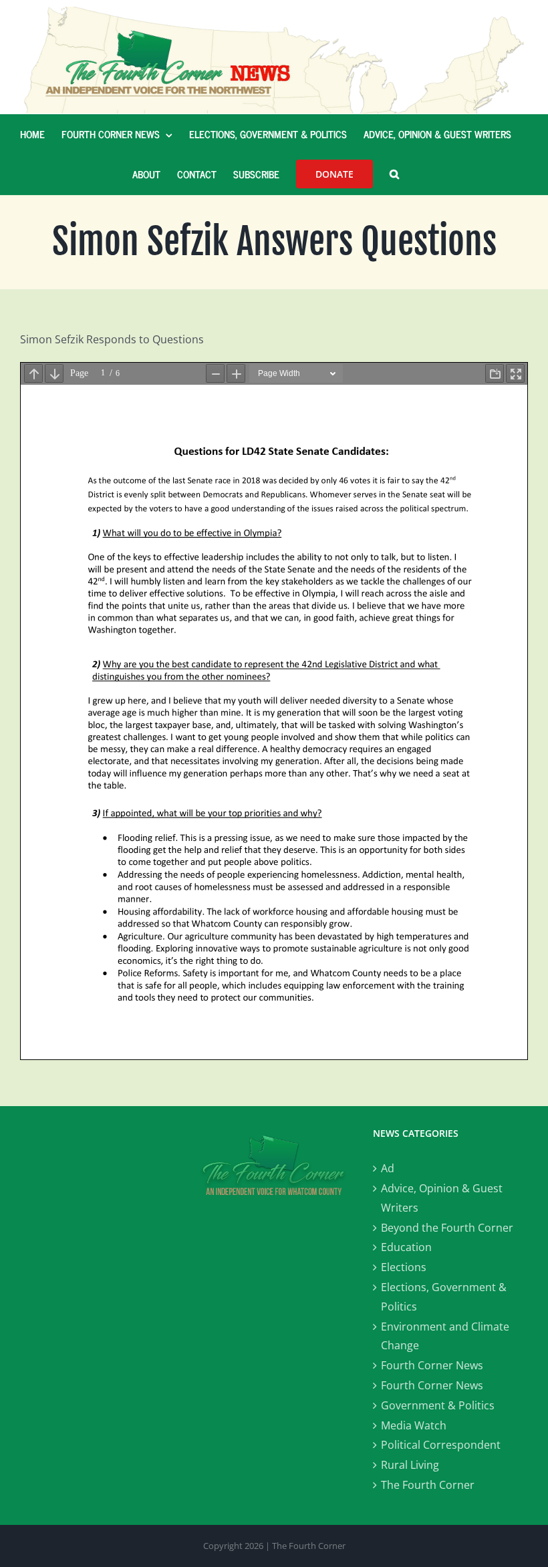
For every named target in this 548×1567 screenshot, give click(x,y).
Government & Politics (438, 1405)
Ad (387, 1168)
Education (406, 1247)
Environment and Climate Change (445, 1336)
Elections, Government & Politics (444, 1297)
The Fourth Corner (427, 1484)
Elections (403, 1267)
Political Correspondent (441, 1444)
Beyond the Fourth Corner (447, 1227)
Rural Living (410, 1464)
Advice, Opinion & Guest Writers (442, 1198)
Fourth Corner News (432, 1365)
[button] (394, 174)
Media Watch (413, 1425)
